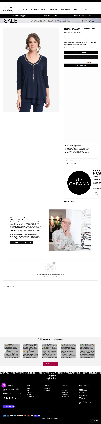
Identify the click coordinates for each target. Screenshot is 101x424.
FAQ (63, 388)
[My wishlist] (93, 9)
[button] (81, 62)
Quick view (14, 323)
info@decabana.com (84, 398)
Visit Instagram (50, 363)
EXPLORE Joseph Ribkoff (21, 242)
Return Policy (65, 390)
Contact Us (29, 392)
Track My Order (30, 396)
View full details (96, 193)
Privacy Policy (65, 396)
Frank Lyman (53, 9)
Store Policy (65, 392)
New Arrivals (27, 9)
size (65, 36)
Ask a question (71, 163)
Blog (28, 390)
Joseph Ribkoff (39, 9)
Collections (65, 9)
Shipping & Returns (73, 160)
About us (29, 388)
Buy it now (81, 57)
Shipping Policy (65, 394)
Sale (75, 9)
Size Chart (29, 394)
